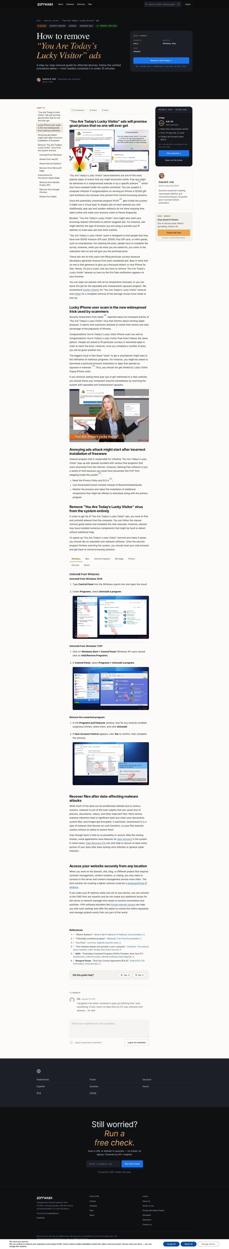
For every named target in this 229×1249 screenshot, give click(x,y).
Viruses (93, 1201)
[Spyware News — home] (45, 4)
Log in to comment (137, 1042)
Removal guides (51, 21)
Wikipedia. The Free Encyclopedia (123, 938)
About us (146, 1201)
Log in (188, 4)
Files (90, 4)
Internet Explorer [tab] (102, 558)
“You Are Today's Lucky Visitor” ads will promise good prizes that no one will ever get (49, 116)
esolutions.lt (53, 1213)
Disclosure (147, 1220)
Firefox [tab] (131, 558)
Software (81, 4)
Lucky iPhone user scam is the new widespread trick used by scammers (49, 128)
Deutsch (147, 1079)
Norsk (146, 1086)
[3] (105, 315)
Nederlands (43, 1079)
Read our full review (173, 160)
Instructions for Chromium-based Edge (49, 176)
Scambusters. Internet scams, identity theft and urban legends (102, 956)
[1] (139, 181)
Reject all (189, 1244)
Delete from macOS (48, 159)
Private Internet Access (123, 904)
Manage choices (208, 1244)
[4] (93, 366)
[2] (120, 199)
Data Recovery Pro (96, 843)
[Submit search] (146, 4)
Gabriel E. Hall (49, 79)
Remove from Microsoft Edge (50, 169)
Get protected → (174, 153)
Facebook (41, 1218)
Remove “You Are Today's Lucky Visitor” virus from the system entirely (50, 148)
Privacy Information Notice (153, 1210)
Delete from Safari (48, 196)
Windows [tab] (76, 558)
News (60, 4)
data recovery (124, 839)
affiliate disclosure (80, 1239)
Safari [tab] (87, 565)
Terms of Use (148, 1206)
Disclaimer (147, 1215)
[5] (99, 473)
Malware (70, 4)
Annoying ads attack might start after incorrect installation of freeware (50, 138)
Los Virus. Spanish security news (102, 942)
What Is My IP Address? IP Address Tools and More (118, 934)
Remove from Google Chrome (49, 190)
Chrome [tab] (75, 565)
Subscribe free (174, 232)
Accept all (171, 1244)
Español (41, 1086)
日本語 (93, 1093)
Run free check (132, 1164)
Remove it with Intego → (161, 60)
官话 (39, 1093)
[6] (110, 479)
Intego (77, 294)
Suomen (94, 1086)
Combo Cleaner (91, 290)
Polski (93, 1079)
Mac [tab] (87, 558)
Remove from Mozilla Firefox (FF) (49, 183)
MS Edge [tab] (119, 558)
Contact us (147, 1224)
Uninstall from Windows (50, 155)
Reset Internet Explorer (50, 163)
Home (39, 21)
